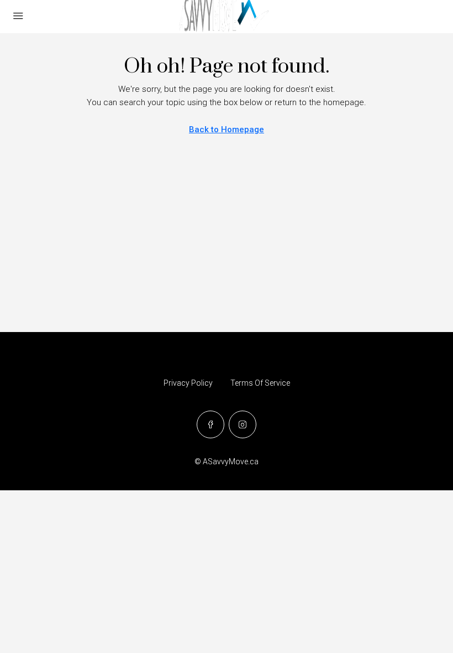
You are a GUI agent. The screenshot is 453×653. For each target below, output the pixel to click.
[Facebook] (210, 424)
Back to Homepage (226, 129)
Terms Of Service (260, 383)
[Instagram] (242, 424)
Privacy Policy (188, 383)
